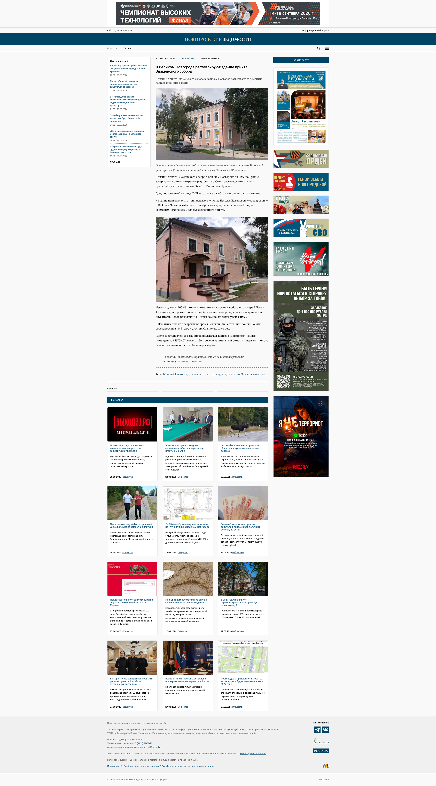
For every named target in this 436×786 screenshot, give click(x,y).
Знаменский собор (253, 374)
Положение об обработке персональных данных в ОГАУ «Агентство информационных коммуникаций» (160, 766)
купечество (232, 374)
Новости (112, 48)
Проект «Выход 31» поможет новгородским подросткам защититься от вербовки (124, 84)
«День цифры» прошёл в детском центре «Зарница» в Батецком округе (127, 134)
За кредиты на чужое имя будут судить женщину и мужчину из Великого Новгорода (126, 149)
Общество (188, 58)
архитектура (215, 374)
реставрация (197, 374)
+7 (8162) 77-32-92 (143, 743)
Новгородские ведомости (253, 753)
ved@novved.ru (153, 747)
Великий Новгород (175, 374)
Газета (127, 48)
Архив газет (301, 60)
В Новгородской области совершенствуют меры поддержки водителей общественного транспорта (128, 101)
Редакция (324, 779)
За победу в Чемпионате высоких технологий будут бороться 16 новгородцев (127, 118)
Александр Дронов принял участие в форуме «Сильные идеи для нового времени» (128, 68)
